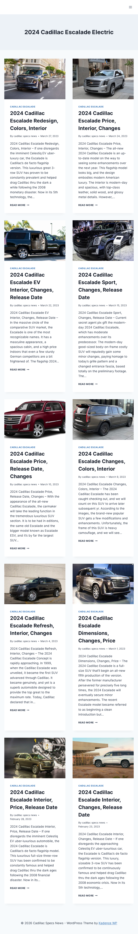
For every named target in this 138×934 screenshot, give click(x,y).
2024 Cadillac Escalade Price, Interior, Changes (99, 120)
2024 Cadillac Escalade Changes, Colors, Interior (101, 461)
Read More (19, 205)
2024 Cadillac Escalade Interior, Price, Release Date (34, 799)
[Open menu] (130, 7)
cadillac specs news (25, 136)
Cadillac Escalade (22, 106)
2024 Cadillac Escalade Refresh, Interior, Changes (32, 625)
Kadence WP (108, 923)
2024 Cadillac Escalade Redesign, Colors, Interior (34, 120)
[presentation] (34, 79)
